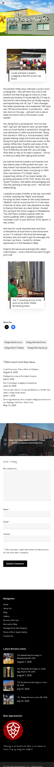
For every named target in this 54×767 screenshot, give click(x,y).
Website (6, 534)
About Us (7, 608)
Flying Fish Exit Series (36, 342)
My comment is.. (10, 468)
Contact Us (8, 636)
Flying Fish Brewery (13, 342)
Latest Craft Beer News (22, 362)
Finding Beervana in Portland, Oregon (19, 376)
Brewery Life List (11, 620)
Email (6, 522)
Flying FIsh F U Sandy (14, 348)
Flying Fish (10, 91)
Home (6, 604)
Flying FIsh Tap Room (37, 348)
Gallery (6, 616)
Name (6, 509)
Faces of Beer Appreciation (15, 632)
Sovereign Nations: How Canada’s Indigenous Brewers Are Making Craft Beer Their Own (27, 401)
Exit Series (29, 146)
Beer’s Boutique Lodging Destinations (20, 383)
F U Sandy (27, 173)
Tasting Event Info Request (15, 628)
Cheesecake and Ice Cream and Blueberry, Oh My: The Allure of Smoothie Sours (26, 391)
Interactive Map (10, 624)
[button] (50, 3)
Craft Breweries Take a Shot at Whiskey (21, 369)
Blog (5, 612)
